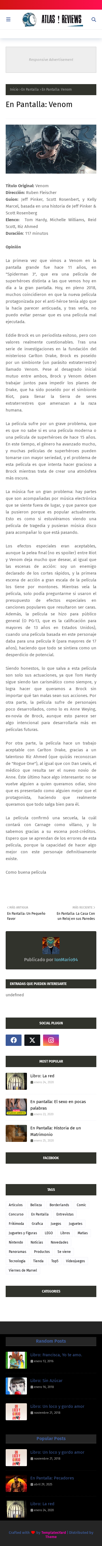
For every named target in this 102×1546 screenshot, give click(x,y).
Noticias (37, 1242)
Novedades (59, 1242)
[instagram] (51, 1040)
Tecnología (17, 1261)
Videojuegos (75, 1261)
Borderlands (59, 1205)
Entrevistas (65, 1214)
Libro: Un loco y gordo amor (57, 1406)
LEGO (49, 1233)
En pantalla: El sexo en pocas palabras (58, 1105)
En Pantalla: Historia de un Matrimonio (55, 1131)
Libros (65, 1233)
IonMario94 (65, 959)
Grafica (37, 1224)
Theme (51, 1537)
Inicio (14, 89)
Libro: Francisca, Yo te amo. (56, 1354)
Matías (83, 1233)
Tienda (38, 1261)
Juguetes (75, 1224)
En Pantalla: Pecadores (52, 1478)
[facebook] (14, 1040)
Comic (81, 1205)
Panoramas (17, 1252)
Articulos (16, 1205)
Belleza (36, 1205)
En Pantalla (30, 89)
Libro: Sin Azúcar (46, 1380)
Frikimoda (16, 1224)
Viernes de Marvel (23, 1270)
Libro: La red (42, 1075)
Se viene (64, 1252)
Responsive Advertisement (51, 59)
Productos (42, 1252)
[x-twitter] (32, 1040)
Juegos (56, 1224)
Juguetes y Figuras (23, 1233)
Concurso (16, 1214)
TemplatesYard (53, 1532)
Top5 (54, 1261)
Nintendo (16, 1242)
